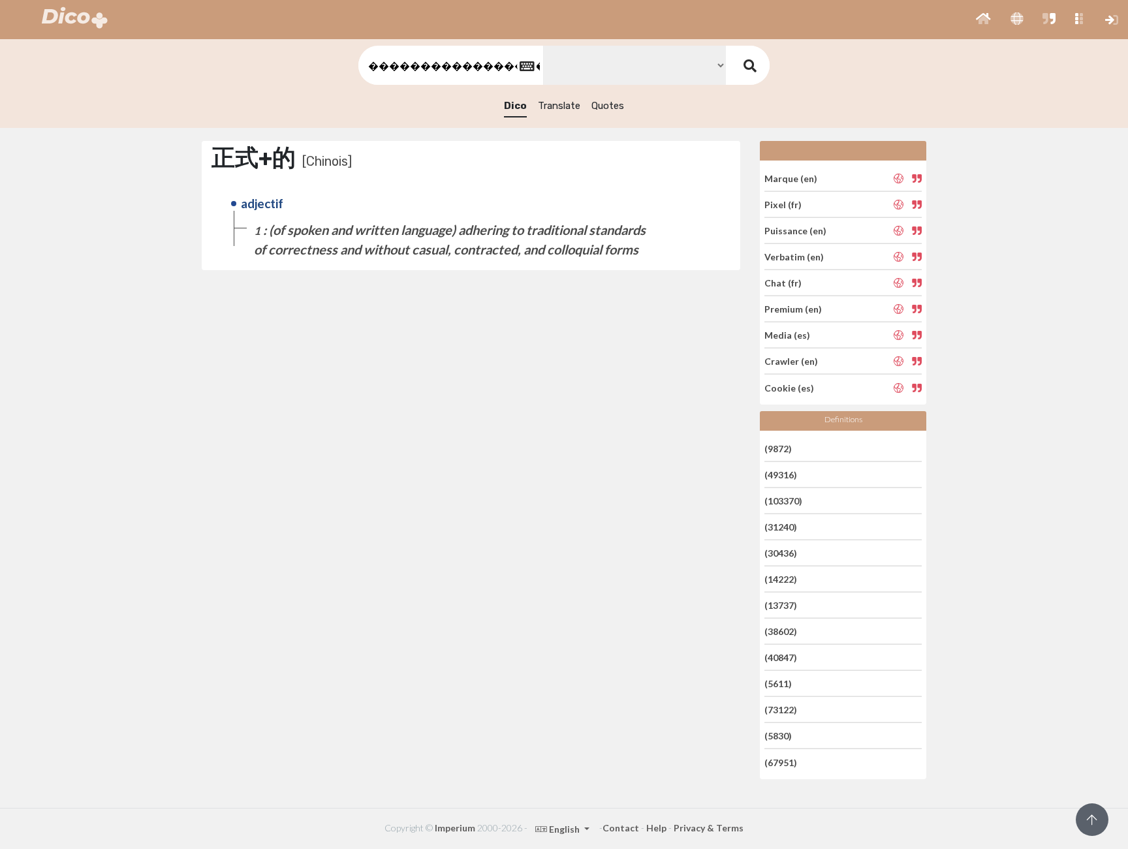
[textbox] (449, 65)
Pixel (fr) (783, 204)
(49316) (780, 474)
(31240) (780, 527)
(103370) (783, 500)
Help (656, 827)
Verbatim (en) (794, 256)
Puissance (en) (795, 230)
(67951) (780, 761)
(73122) (780, 709)
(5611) (778, 683)
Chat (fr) (783, 282)
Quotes (607, 106)
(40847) (780, 657)
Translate (559, 106)
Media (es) (787, 335)
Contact (621, 827)
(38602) (780, 631)
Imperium (455, 827)
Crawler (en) (791, 361)
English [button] (564, 829)
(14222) (780, 579)
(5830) (778, 735)
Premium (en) (793, 309)
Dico (515, 106)
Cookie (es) (789, 387)
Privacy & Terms (709, 827)
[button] (983, 19)
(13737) (780, 605)
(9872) (778, 448)
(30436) (780, 553)
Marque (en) (790, 177)
